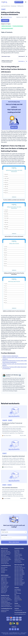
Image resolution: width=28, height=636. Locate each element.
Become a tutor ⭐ (18, 599)
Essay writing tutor (18, 562)
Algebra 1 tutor (4, 578)
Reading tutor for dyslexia (19, 559)
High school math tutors (5, 554)
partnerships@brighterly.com (20, 614)
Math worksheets (4, 567)
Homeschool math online (5, 558)
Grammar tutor (17, 556)
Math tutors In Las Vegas (19, 571)
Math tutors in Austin (18, 578)
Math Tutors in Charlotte (19, 579)
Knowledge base (4, 569)
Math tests (3, 568)
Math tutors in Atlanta (19, 575)
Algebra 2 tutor (4, 579)
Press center (17, 595)
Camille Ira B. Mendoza (7, 17)
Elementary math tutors (5, 551)
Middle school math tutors (6, 552)
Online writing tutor (18, 554)
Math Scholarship (4, 562)
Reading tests (3, 611)
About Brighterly (18, 589)
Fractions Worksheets (18, 26)
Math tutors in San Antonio (19, 574)
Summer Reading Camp (5, 605)
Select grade (5, 532)
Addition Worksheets (6, 26)
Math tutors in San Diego (19, 570)
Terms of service (18, 606)
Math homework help (5, 560)
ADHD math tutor (4, 590)
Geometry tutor (4, 580)
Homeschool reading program (6, 603)
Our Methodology (18, 593)
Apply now (14, 127)
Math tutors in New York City (20, 567)
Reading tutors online (5, 597)
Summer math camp (5, 563)
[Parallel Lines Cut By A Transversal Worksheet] (14, 421)
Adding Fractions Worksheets (10, 356)
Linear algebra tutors (5, 586)
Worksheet (13, 6)
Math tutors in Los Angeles (20, 573)
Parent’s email (4, 535)
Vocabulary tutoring (18, 555)
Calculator (3, 572)
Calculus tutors (4, 584)
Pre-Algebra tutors (4, 582)
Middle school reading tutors (6, 599)
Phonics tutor (17, 551)
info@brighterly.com (18, 610)
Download (5, 20)
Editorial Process (18, 598)
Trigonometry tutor (4, 587)
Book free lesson (18, 2)
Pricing (16, 591)
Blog (15, 594)
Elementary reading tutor (6, 598)
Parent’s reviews (18, 590)
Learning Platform (5, 6)
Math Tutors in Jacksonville (20, 582)
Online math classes (5, 556)
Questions (3, 571)
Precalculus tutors (4, 583)
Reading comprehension (5, 602)
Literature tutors (18, 560)
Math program (3, 555)
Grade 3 (3, 9)
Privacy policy (17, 605)
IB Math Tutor (3, 592)
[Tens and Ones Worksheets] (14, 485)
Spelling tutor (17, 552)
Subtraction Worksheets (7, 28)
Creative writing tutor (19, 558)
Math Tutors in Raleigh (19, 584)
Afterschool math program (6, 559)
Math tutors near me (18, 566)
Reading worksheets (5, 610)
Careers (16, 601)
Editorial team (17, 597)
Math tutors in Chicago (19, 569)
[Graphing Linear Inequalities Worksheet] (14, 453)
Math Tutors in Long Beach (19, 583)
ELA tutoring (17, 550)
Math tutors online (4, 550)
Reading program (4, 601)
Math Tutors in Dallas (18, 580)
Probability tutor (4, 588)
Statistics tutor (4, 591)
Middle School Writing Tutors (6, 606)
